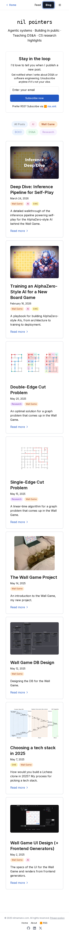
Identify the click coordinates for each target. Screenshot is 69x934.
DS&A (32, 132)
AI (33, 124)
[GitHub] (28, 928)
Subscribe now (34, 98)
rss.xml (50, 106)
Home (12, 4)
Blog (48, 4)
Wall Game (48, 124)
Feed (38, 5)
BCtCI (18, 132)
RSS (43, 923)
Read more (17, 231)
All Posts (19, 124)
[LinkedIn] (34, 928)
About (34, 923)
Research (48, 132)
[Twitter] (40, 928)
